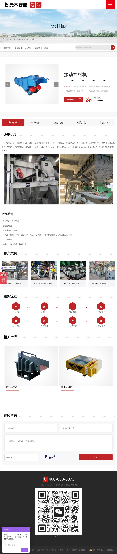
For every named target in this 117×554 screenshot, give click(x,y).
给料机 (32, 39)
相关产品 (81, 122)
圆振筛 (17, 48)
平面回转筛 (27, 48)
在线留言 (104, 122)
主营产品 (25, 39)
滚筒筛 (46, 48)
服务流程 (58, 122)
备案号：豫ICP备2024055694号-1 (77, 550)
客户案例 (35, 122)
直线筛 (37, 48)
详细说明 (13, 122)
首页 (18, 39)
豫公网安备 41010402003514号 (103, 550)
